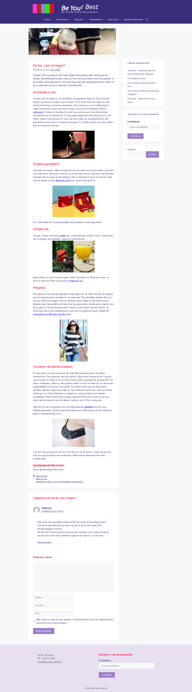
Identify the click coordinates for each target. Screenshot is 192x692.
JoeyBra (88, 406)
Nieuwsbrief (95, 19)
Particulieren (62, 19)
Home (47, 19)
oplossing (38, 112)
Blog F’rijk (113, 19)
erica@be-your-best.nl (49, 661)
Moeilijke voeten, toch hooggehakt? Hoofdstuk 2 (59, 481)
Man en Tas (76, 280)
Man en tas (41, 479)
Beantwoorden (44, 542)
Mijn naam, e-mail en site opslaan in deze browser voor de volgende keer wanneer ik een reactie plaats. (74, 621)
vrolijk (62, 235)
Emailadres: (133, 121)
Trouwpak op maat (136, 78)
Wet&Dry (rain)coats (133, 19)
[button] (147, 19)
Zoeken (131, 149)
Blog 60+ (79, 19)
